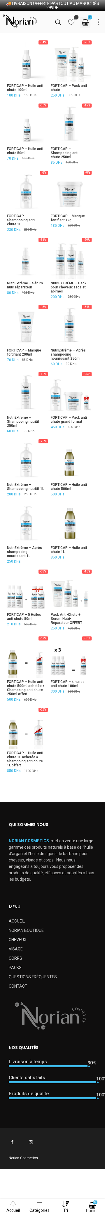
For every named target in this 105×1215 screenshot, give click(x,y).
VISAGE (16, 949)
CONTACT (18, 986)
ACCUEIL (17, 921)
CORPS (15, 958)
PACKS (15, 967)
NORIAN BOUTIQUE (26, 930)
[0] (71, 23)
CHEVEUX (18, 939)
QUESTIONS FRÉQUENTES (33, 977)
